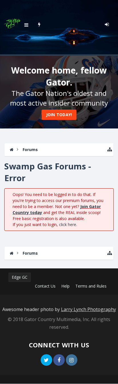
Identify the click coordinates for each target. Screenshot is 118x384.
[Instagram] (71, 360)
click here (67, 224)
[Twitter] (46, 360)
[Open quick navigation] (109, 149)
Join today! (59, 114)
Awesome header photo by (59, 309)
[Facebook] (59, 360)
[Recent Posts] (39, 24)
